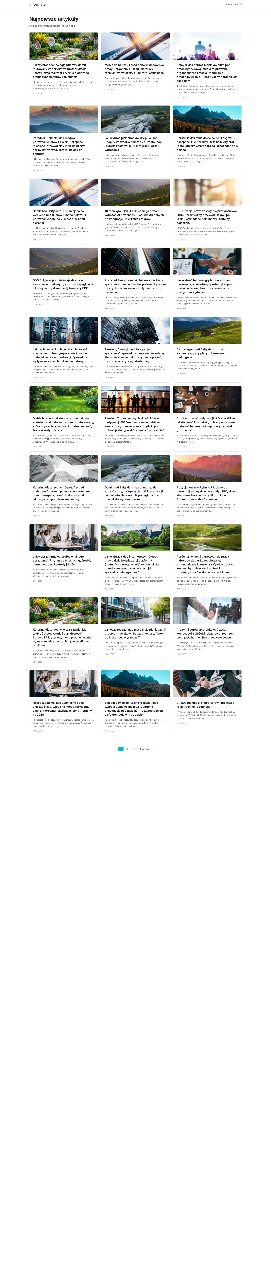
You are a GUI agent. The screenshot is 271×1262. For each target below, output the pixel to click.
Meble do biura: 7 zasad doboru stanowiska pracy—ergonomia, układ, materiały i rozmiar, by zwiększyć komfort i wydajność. (135, 69)
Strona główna (234, 4)
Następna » (145, 749)
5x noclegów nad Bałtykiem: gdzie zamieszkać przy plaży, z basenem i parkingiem (201, 353)
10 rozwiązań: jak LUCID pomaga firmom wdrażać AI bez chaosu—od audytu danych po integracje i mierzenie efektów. (134, 215)
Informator (38, 4)
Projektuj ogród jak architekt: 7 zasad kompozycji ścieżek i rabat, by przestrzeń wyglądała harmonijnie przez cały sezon (205, 633)
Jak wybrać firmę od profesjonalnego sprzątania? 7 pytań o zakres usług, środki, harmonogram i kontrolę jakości (62, 560)
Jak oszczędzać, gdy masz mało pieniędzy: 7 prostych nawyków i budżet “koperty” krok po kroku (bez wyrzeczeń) (135, 633)
